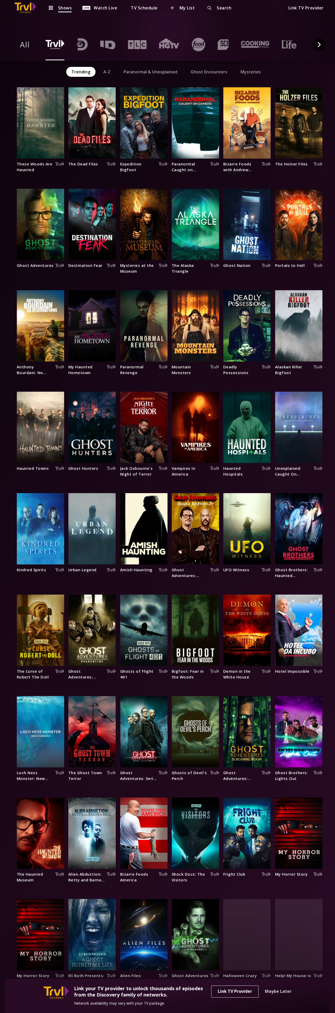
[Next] (319, 44)
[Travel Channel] (28, 8)
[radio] (25, 44)
